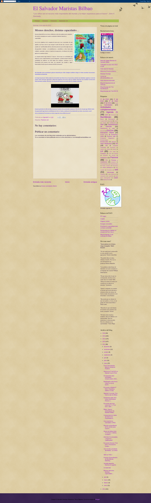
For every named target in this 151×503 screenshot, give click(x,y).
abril (105, 477)
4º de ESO (107, 103)
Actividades (108, 105)
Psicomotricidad (104, 163)
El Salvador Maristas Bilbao (62, 8)
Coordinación (112, 123)
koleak (114, 149)
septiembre (107, 355)
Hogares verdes (105, 221)
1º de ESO (104, 99)
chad (111, 121)
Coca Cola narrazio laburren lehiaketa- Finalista (109, 367)
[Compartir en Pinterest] (65, 117)
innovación (112, 147)
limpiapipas (103, 153)
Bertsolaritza (111, 119)
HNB (106, 145)
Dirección (102, 130)
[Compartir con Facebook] (63, 117)
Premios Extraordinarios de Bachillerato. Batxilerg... (110, 459)
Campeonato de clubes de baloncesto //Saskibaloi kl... (110, 417)
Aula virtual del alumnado (107, 80)
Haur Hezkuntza (106, 143)
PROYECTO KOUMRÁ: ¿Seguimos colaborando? (111, 438)
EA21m (110, 130)
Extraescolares (104, 140)
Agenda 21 (112, 112)
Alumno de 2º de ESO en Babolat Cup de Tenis (111, 372)
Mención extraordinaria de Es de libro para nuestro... (110, 427)
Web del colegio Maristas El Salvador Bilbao (108, 61)
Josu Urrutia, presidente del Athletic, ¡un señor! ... (111, 450)
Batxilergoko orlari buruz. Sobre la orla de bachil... (111, 383)
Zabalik (116, 177)
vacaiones (110, 176)
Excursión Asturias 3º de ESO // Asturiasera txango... (111, 444)
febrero (106, 482)
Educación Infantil (107, 133)
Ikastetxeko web (63, 21)
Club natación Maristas (107, 69)
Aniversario (113, 114)
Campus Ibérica (104, 121)
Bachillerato (105, 117)
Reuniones (115, 165)
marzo (106, 480)
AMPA (106, 115)
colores (116, 121)
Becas (102, 119)
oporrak (113, 155)
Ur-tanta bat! (107, 467)
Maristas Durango (105, 74)
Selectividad (110, 172)
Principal (37, 21)
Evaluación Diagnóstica (107, 138)
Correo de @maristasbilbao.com (106, 77)
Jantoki (102, 149)
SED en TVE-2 (108, 454)
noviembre (107, 349)
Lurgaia (102, 219)
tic (108, 174)
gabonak (114, 141)
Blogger (97, 499)
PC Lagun (103, 216)
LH (101, 151)
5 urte (116, 103)
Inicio (67, 182)
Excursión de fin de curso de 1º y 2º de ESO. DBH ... (110, 405)
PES (106, 160)
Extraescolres (104, 141)
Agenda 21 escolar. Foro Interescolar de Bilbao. (111, 394)
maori (110, 153)
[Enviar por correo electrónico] (58, 117)
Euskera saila (111, 136)
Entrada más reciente (42, 182)
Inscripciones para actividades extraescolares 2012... (111, 377)
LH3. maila (113, 151)
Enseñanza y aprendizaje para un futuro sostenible (109, 227)
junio (105, 360)
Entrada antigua (90, 182)
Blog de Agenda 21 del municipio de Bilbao (106, 235)
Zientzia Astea (106, 179)
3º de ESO (113, 101)
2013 (104, 341)
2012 (104, 344)
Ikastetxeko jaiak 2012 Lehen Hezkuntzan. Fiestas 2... (110, 399)
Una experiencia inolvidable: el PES (110, 421)
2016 (104, 333)
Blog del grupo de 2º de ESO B (109, 91)
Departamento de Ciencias (109, 125)
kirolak (108, 149)
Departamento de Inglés (107, 128)
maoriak (116, 153)
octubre (106, 352)
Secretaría (109, 170)
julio (105, 357)
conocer (104, 123)
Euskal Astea (104, 134)
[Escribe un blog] (60, 117)
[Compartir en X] (61, 117)
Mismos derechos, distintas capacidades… (109, 472)
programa (113, 162)
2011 (103, 489)
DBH (102, 124)
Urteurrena (113, 174)
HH (117, 143)
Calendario (45, 21)
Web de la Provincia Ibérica (108, 71)
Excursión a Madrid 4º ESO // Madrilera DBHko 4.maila (110, 389)
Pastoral (43, 120)
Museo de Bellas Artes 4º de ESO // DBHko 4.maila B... (110, 433)
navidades (105, 155)
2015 (104, 336)
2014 (104, 339)
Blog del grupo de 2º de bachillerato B (107, 87)
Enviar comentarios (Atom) (49, 186)
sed (47, 120)
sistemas (102, 174)
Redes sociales (106, 165)
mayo (106, 363)
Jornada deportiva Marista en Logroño (110, 464)
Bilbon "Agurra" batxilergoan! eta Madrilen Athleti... (109, 411)
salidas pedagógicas (107, 167)
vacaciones (103, 176)
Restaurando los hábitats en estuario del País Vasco (108, 231)
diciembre (107, 346)
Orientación (54, 21)
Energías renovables (106, 224)
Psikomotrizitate (114, 163)
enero (106, 485)
